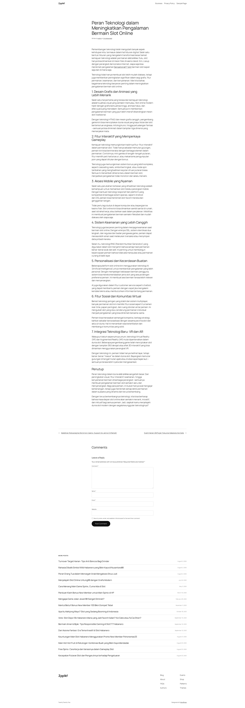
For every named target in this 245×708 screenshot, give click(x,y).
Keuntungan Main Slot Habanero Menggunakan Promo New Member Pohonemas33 (97, 637)
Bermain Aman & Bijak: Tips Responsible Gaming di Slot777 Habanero (90, 624)
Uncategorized (107, 38)
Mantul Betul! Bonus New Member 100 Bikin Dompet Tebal (85, 605)
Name (94, 491)
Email (94, 500)
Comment (95, 466)
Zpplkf (61, 3)
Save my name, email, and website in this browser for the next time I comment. (117, 518)
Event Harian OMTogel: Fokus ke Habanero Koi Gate (164, 433)
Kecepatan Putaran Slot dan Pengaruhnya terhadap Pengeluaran (89, 655)
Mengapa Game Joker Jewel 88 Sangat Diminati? (81, 599)
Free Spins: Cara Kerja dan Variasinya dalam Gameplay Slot (86, 649)
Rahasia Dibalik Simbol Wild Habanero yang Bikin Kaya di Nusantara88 (91, 567)
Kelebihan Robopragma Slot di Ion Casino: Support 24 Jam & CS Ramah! (89, 433)
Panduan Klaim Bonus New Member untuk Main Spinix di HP (86, 593)
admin (100, 38)
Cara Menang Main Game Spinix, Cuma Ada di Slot (81, 586)
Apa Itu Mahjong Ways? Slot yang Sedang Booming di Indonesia (88, 611)
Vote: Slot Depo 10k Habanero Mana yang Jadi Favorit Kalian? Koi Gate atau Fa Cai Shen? (99, 618)
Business (158, 3)
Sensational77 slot (122, 67)
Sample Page (181, 3)
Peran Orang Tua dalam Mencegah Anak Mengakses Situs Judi (87, 574)
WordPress (183, 702)
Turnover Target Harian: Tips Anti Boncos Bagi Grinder (83, 561)
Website (94, 509)
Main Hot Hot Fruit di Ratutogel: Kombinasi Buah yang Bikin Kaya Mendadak (93, 643)
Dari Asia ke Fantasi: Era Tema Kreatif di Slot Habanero (83, 630)
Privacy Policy (169, 3)
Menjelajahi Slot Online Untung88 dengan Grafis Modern (85, 580)
